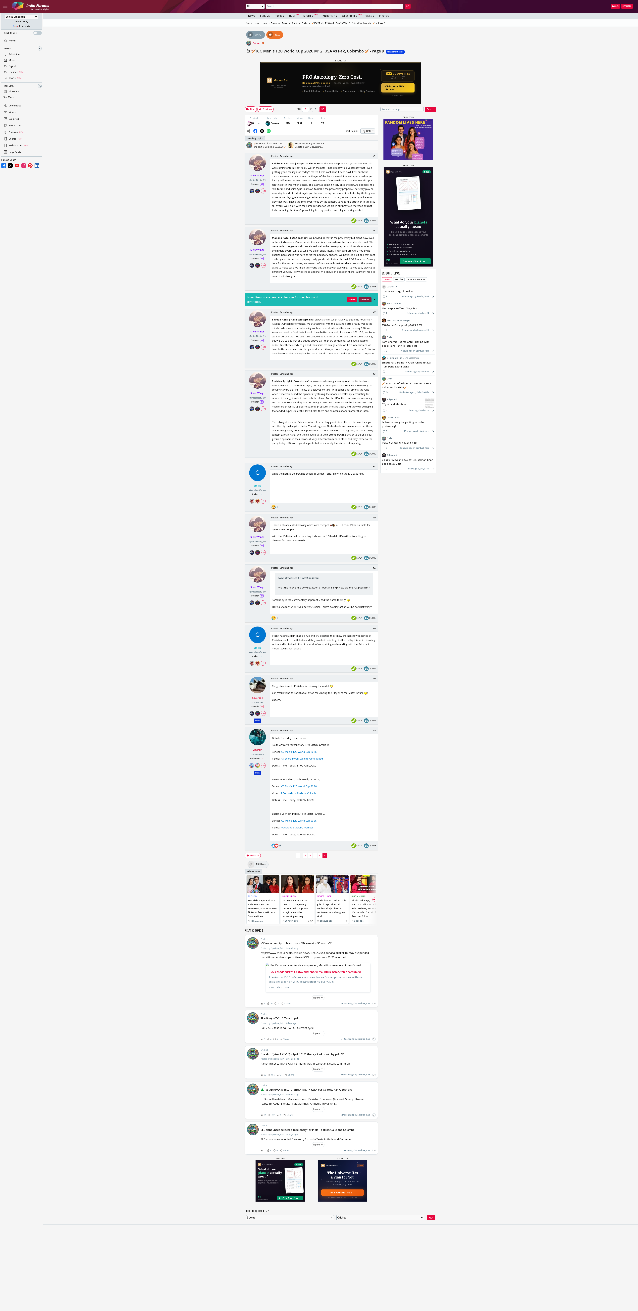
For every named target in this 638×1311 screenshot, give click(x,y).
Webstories (349, 15)
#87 (374, 567)
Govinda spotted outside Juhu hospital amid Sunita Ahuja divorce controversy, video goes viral (331, 908)
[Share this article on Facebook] (255, 131)
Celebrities (15, 105)
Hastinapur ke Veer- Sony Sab (399, 308)
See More (8, 97)
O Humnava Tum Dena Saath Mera (403, 358)
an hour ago (407, 296)
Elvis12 (425, 410)
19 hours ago (410, 431)
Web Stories (16, 145)
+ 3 (263, 501)
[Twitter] (10, 165)
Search (430, 109)
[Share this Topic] (248, 131)
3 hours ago (408, 330)
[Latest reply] (374, 1003)
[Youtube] (17, 165)
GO (407, 6)
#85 (374, 466)
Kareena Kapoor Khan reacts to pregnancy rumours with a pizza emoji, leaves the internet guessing (295, 908)
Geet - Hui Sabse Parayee (399, 320)
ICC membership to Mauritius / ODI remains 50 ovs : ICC (296, 943)
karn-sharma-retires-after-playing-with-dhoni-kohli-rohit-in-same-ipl (406, 344)
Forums (9, 86)
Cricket (257, 43)
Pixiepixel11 (423, 330)
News (7, 48)
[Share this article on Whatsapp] (268, 131)
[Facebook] (3, 165)
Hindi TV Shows (394, 303)
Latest (386, 279)
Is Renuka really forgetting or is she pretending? (403, 424)
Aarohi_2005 (423, 296)
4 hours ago (407, 350)
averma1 (424, 371)
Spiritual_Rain (364, 1003)
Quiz (292, 15)
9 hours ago (411, 371)
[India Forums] (31, 6)
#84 (374, 373)
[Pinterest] (30, 165)
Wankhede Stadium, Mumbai (296, 827)
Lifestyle (13, 72)
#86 (374, 517)
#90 (374, 730)
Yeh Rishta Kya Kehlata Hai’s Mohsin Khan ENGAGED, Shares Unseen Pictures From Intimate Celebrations (262, 908)
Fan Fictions (16, 125)
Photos (384, 15)
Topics (279, 15)
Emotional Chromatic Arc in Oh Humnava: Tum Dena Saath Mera (406, 364)
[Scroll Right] (374, 145)
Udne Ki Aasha (393, 417)
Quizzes (13, 132)
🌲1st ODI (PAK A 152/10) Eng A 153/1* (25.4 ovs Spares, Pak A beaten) (306, 1089)
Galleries (14, 119)
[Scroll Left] (248, 145)
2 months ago (347, 1074)
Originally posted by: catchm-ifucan (298, 578)
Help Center (15, 152)
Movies (13, 60)
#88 (374, 628)
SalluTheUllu (423, 392)
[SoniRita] (249, 123)
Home (12, 40)
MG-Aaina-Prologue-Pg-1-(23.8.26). (402, 325)
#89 (374, 678)
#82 (374, 230)
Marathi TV (392, 286)
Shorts (12, 138)
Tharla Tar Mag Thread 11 (397, 291)
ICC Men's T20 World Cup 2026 (298, 751)
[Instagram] (23, 165)
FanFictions (329, 15)
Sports (12, 78)
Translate (24, 26)
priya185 (425, 468)
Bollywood (392, 399)
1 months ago (347, 1003)
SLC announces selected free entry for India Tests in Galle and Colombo (308, 1130)
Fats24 (425, 313)
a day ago (412, 468)
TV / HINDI (252, 896)
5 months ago (347, 1114)
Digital (12, 66)
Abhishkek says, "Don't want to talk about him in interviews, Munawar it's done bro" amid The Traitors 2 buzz (365, 908)
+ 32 (263, 765)
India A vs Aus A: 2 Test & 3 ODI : (401, 443)
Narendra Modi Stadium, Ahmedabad (301, 758)
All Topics (14, 91)
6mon (256, 123)
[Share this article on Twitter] (262, 131)
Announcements (416, 279)
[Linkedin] (37, 165)
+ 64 (263, 191)
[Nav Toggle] (5, 6)
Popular (399, 279)
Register (627, 6)
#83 (374, 312)
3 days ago (349, 1039)
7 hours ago (413, 410)
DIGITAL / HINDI (359, 896)
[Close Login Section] (374, 299)
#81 (374, 156)
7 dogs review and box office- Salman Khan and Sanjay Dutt (407, 461)
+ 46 (263, 713)
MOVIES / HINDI (289, 896)
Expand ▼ (318, 997)
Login (615, 6)
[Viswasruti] (268, 123)
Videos (12, 112)
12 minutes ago (406, 392)
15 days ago (348, 1150)
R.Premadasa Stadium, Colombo (299, 793)
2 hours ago (413, 313)
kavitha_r (424, 431)
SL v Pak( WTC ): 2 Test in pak (280, 1018)
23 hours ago (406, 448)
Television (14, 54)
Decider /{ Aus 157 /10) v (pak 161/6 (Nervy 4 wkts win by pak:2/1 (303, 1054)
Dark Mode (10, 33)
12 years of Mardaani (394, 404)
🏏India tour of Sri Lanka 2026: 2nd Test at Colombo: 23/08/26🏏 (407, 385)
